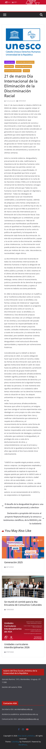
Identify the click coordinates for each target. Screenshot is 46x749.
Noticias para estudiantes (25, 62)
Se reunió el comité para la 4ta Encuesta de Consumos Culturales (23, 603)
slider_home (9, 66)
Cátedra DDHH (9, 62)
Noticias (26, 71)
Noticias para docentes (23, 66)
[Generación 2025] (23, 538)
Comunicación (10, 101)
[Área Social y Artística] (23, 1)
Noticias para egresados (13, 71)
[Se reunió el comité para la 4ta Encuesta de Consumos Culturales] (23, 577)
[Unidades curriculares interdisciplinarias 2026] (23, 620)
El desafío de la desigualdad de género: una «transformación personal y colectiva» (24, 506)
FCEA (20, 687)
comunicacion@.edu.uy (28, 719)
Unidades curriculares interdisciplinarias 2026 (16, 646)
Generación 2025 (13, 562)
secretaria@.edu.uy (23, 709)
